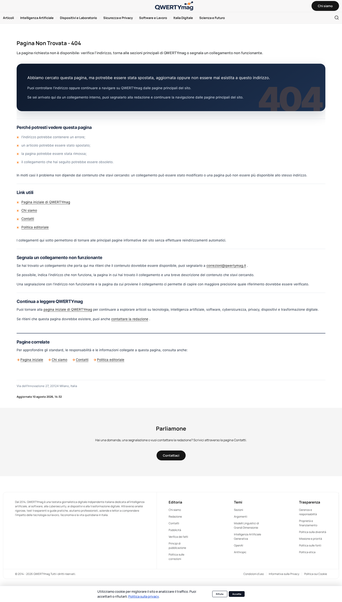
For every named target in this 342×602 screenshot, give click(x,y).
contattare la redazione (129, 319)
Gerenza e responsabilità (308, 512)
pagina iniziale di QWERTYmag (68, 309)
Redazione (175, 516)
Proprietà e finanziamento (308, 523)
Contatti (27, 219)
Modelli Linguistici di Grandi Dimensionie (246, 525)
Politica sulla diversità (312, 532)
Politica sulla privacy (143, 596)
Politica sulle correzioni (176, 557)
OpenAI (238, 545)
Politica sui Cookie (315, 574)
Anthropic (240, 552)
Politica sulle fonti (310, 545)
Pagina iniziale (31, 360)
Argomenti (240, 516)
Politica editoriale (35, 227)
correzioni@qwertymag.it (226, 266)
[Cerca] (336, 18)
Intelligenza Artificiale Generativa (247, 536)
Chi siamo (29, 210)
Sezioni (238, 510)
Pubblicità (175, 530)
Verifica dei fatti (178, 537)
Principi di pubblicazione (177, 545)
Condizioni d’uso (253, 574)
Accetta (236, 594)
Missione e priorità (310, 538)
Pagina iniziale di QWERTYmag (45, 202)
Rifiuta (219, 594)
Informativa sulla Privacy (284, 574)
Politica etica (307, 552)
